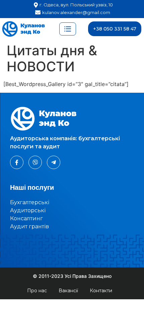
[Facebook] (16, 162)
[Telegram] (53, 162)
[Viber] (35, 162)
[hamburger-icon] (67, 28)
